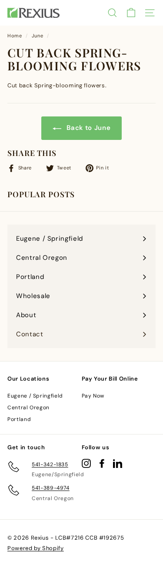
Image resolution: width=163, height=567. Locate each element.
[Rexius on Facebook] (101, 463)
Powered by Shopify (35, 548)
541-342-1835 (50, 464)
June (37, 36)
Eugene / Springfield (35, 395)
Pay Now (93, 395)
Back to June (87, 127)
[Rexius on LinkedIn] (117, 463)
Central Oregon (28, 407)
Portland (19, 419)
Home (14, 36)
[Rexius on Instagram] (86, 463)
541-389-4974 (51, 487)
